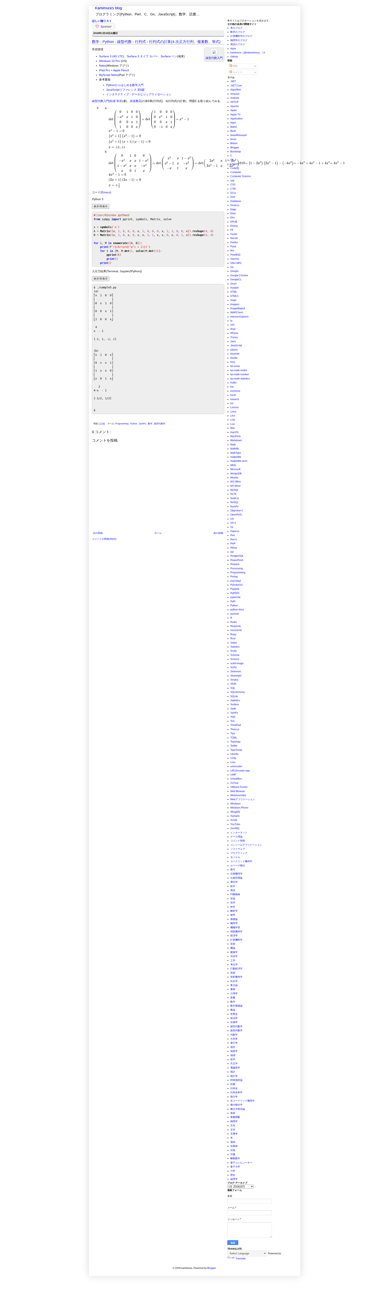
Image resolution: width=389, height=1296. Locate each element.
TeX (232, 721)
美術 (232, 1113)
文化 (232, 1125)
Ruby (233, 634)
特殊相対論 (236, 1080)
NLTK (233, 494)
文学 (232, 1129)
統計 (232, 1071)
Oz (231, 527)
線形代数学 (236, 1030)
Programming (122, 423)
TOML (233, 737)
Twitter (233, 745)
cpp (232, 180)
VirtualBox (236, 778)
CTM (233, 188)
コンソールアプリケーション (246, 844)
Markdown (236, 440)
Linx (232, 415)
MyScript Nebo (108, 74)
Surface (234, 704)
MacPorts (235, 436)
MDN (233, 465)
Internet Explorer (239, 316)
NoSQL (234, 502)
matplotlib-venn (238, 461)
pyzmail (234, 613)
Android (234, 98)
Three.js (234, 729)
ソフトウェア (237, 849)
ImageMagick (237, 308)
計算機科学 (236, 939)
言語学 (234, 956)
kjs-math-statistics (240, 378)
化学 (232, 902)
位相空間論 (236, 877)
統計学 (234, 1076)
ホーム (158, 533)
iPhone (234, 333)
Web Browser (237, 791)
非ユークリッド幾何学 (242, 1100)
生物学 (234, 1022)
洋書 (232, 1154)
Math (233, 444)
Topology (235, 741)
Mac (232, 428)
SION (233, 683)
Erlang (234, 225)
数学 (150, 423)
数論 (232, 1009)
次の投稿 (98, 533)
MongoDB (236, 473)
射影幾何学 (236, 976)
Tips (232, 733)
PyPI (232, 601)
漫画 (232, 1142)
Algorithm (235, 89)
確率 (232, 915)
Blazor (233, 143)
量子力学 (235, 1166)
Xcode (233, 820)
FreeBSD (235, 254)
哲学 (232, 1059)
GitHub (234, 56)
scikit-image (237, 663)
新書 (232, 997)
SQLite (234, 696)
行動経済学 (236, 968)
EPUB (233, 221)
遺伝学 (234, 882)
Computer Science (240, 176)
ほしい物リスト (102, 20)
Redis (233, 622)
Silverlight (235, 675)
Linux (233, 411)
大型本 (234, 1038)
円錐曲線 (235, 894)
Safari (233, 642)
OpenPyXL (236, 514)
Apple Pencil (121, 70)
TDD (232, 717)
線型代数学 (159, 423)
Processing (236, 568)
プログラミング (238, 853)
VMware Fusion (239, 787)
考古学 (234, 964)
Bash (233, 131)
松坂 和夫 (116, 101)
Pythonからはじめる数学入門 (124, 85)
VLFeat (234, 783)
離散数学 (235, 1158)
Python (134, 423)
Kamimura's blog (108, 8)
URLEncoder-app (240, 770)
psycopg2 (235, 580)
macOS (234, 432)
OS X (233, 523)
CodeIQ (234, 168)
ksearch (234, 399)
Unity (233, 758)
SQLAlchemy (237, 692)
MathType (235, 452)
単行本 (234, 1042)
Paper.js (234, 531)
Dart (232, 196)
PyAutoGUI (236, 584)
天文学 (234, 1063)
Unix (232, 762)
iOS (232, 324)
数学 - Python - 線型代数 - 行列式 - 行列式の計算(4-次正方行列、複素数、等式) (156, 42)
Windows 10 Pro (109, 61)
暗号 (232, 869)
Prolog (234, 576)
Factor (233, 234)
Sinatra (234, 679)
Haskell (234, 287)
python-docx (237, 609)
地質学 (234, 1051)
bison (233, 139)
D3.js (233, 192)
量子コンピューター (241, 1162)
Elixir (233, 213)
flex (232, 250)
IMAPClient (236, 312)
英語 (232, 890)
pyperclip (235, 597)
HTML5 (234, 296)
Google (234, 271)
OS (232, 518)
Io (231, 320)
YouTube (235, 824)
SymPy (143, 423)
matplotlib (235, 457)
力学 (232, 1171)
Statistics (235, 700)
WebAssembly (238, 795)
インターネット (238, 832)
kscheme (235, 391)
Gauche (234, 258)
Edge (233, 209)
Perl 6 (233, 539)
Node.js (234, 498)
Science (234, 659)
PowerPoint (236, 560)
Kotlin (233, 382)
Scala (233, 650)
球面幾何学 (236, 931)
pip (232, 551)
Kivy (232, 362)
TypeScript (236, 750)
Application (236, 118)
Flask (233, 246)
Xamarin (235, 816)
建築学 (234, 952)
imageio (234, 304)
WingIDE (235, 812)
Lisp (232, 419)
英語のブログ (237, 44)
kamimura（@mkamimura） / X (247, 52)
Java (233, 341)
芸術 (232, 943)
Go (232, 267)
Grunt (233, 283)
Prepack (234, 564)
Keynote (234, 353)
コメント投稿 (237, 840)
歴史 (232, 1175)
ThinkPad (235, 725)
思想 (232, 972)
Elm (232, 217)
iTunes (234, 337)
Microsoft (235, 469)
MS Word (235, 485)
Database (235, 201)
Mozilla (234, 477)
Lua (232, 424)
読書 (232, 1084)
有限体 (234, 1146)
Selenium (235, 671)
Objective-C (236, 510)
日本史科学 (236, 1092)
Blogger (234, 147)
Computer (235, 172)
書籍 (232, 989)
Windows (235, 803)
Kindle (233, 358)
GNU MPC (236, 263)
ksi (231, 403)
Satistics (234, 646)
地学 (232, 1047)
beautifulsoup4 (238, 135)
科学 (232, 906)
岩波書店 (135, 101)
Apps (233, 48)
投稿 (234, 66)
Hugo (233, 300)
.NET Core (236, 85)
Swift (233, 708)
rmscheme (236, 630)
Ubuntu (234, 754)
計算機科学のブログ (241, 36)
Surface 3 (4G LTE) (111, 56)
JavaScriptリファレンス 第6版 (125, 89)
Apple (233, 110)
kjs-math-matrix (238, 370)
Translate (240, 1258)
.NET (233, 81)
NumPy (234, 506)
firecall (234, 238)
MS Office (235, 481)
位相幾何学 (236, 873)
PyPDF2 (234, 593)
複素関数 (235, 1117)
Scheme (234, 655)
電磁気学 (235, 1067)
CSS (232, 184)
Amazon (234, 93)
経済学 (234, 935)
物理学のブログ (238, 40)
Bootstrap (235, 151)
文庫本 (234, 1133)
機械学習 (235, 927)
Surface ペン (169, 56)
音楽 (232, 898)
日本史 (234, 1088)
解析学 (234, 910)
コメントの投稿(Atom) (104, 539)
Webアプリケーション (242, 799)
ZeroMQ (234, 828)
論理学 (234, 1179)
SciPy (233, 667)
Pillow (233, 547)
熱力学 (234, 1096)
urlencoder (236, 766)
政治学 (234, 1018)
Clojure (234, 164)
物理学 (234, 1121)
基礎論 (234, 919)
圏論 (232, 948)
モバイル (235, 857)
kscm (233, 395)
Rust (232, 638)
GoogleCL (236, 279)
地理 (232, 1055)
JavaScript (236, 345)
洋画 (232, 1150)
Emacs (106, 192)
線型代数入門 (100, 101)
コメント (237, 72)
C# (232, 159)
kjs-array (235, 366)
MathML (234, 448)
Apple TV (235, 114)
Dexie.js (234, 205)
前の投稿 (218, 533)
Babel (233, 126)
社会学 (234, 981)
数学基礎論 (236, 1005)
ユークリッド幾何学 (241, 861)
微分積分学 (236, 1104)
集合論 (234, 985)
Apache (234, 106)
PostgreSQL (237, 556)
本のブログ (236, 28)
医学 (232, 886)
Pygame (234, 588)
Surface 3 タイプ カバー (142, 56)
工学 (232, 960)
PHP (232, 543)
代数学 (234, 1034)
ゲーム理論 (236, 836)
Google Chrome (239, 275)
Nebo (102, 65)
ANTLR (234, 102)
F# (231, 229)
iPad (232, 329)
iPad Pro (104, 70)
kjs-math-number (239, 374)
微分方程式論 (237, 1109)
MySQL (234, 490)
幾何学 (234, 923)
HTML (233, 291)
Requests (235, 626)
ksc (232, 386)
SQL (232, 688)
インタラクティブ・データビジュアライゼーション (138, 94)
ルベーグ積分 (237, 865)
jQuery (234, 349)
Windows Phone (239, 807)
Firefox (234, 242)
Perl (232, 535)
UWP (233, 774)
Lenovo (234, 407)
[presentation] (148, 119)
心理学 (234, 993)
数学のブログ (237, 32)
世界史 (234, 1014)
